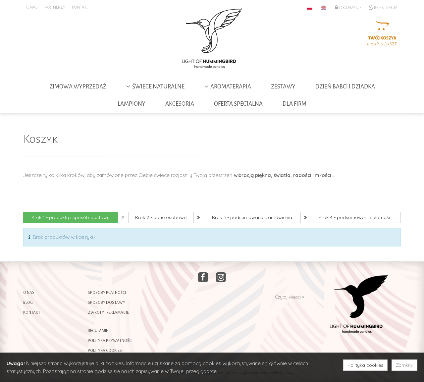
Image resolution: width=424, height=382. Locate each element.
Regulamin (98, 331)
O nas (28, 293)
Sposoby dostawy (106, 302)
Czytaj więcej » (289, 297)
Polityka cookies (105, 351)
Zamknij (404, 365)
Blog (28, 302)
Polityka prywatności (110, 341)
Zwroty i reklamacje (108, 312)
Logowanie (349, 7)
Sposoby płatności (107, 293)
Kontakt (31, 312)
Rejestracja (385, 7)
